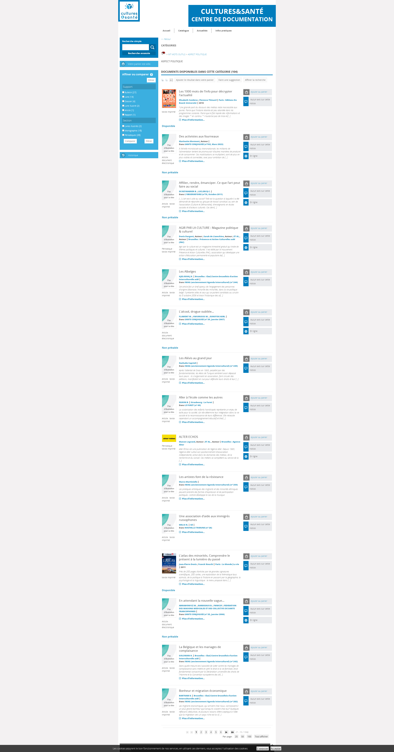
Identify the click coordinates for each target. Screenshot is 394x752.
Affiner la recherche (255, 79)
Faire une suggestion (229, 79)
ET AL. (237, 236)
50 (242, 736)
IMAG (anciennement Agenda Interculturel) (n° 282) (211, 701)
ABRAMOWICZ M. (188, 605)
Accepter (276, 748)
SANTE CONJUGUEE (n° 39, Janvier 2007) (205, 319)
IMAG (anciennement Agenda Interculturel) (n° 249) (211, 366)
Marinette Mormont (189, 141)
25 (236, 736)
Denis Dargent (186, 236)
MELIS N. (183, 525)
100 (249, 736)
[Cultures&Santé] (129, 11)
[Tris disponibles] (171, 79)
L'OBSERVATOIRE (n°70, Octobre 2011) (204, 194)
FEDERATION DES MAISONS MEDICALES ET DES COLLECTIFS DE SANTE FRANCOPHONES (207, 608)
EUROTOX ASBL (217, 316)
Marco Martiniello (188, 482)
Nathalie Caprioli (187, 363)
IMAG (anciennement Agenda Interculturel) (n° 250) (211, 484)
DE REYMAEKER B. (188, 191)
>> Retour (166, 39)
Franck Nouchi (205, 564)
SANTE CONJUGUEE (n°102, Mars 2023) (204, 144)
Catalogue (183, 30)
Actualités (202, 30)
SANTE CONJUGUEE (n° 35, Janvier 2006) (205, 614)
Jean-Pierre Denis (188, 564)
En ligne (253, 155)
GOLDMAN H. (186, 655)
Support (128, 86)
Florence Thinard (208, 100)
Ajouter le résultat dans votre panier (195, 79)
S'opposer (263, 748)
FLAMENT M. (185, 316)
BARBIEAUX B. (205, 605)
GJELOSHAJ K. (186, 276)
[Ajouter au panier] (246, 92)
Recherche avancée (139, 53)
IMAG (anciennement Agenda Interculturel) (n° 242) (211, 661)
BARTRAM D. (185, 695)
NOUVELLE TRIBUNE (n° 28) (198, 527)
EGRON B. (184, 402)
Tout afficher (261, 736)
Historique (133, 155)
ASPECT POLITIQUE (197, 54)
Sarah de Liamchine (214, 236)
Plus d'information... (193, 119)
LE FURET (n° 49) (193, 405)
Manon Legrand (187, 441)
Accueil (166, 30)
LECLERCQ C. (204, 191)
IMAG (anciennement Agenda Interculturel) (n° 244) (211, 282)
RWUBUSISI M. (200, 316)
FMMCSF (218, 605)
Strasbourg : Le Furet (201, 402)
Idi (191, 525)
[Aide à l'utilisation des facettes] (151, 74)
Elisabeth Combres (188, 100)
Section (127, 120)
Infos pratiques (223, 30)
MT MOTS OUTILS (176, 54)
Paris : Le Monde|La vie (227, 564)
